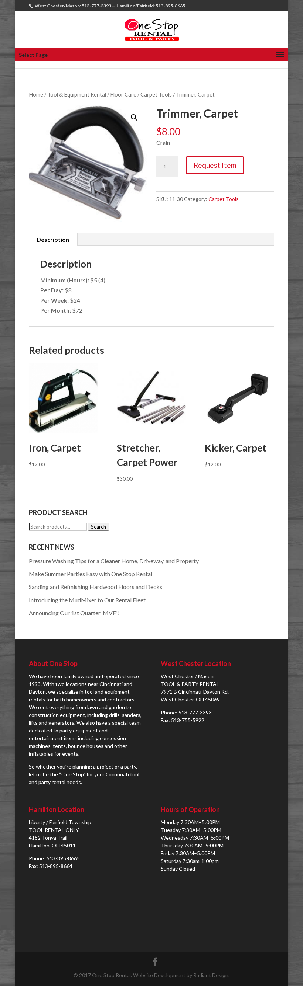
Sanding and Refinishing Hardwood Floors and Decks (95, 586)
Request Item (215, 165)
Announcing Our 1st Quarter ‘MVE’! (74, 612)
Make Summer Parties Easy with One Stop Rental (90, 573)
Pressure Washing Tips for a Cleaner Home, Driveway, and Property (114, 560)
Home (36, 94)
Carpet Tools (156, 94)
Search (98, 527)
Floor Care (123, 94)
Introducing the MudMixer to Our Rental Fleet (87, 599)
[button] (134, 117)
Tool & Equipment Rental (76, 94)
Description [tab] (53, 239)
